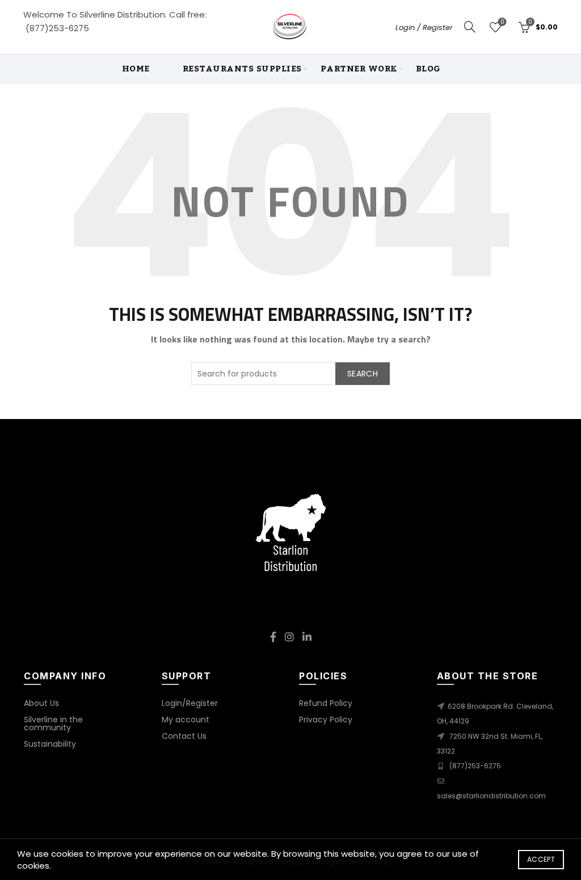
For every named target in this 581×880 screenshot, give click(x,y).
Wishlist (502, 22)
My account (185, 719)
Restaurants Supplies (242, 68)
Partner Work (359, 68)
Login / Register (424, 27)
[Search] (470, 26)
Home (136, 68)
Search (362, 373)
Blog (428, 68)
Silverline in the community (53, 723)
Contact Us (184, 736)
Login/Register (190, 703)
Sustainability (50, 744)
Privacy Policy (325, 719)
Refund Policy (325, 703)
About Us (41, 703)
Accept (541, 859)
